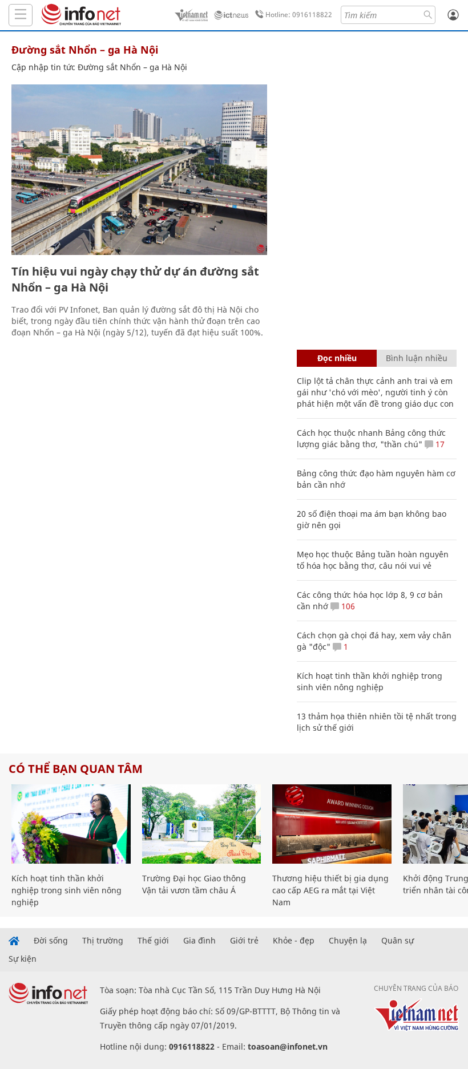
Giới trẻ (244, 941)
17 (439, 444)
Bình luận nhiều (416, 358)
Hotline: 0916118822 (298, 14)
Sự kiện (23, 959)
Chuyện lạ (348, 941)
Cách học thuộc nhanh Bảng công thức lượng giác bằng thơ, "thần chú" (371, 438)
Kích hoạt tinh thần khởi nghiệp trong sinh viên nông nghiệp (369, 681)
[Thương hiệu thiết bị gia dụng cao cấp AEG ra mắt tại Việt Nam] (332, 824)
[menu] (21, 15)
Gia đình (199, 941)
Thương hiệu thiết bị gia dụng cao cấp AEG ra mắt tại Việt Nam (330, 890)
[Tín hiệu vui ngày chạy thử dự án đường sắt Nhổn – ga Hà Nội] (139, 169)
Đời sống (51, 941)
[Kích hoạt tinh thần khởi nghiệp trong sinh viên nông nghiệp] (71, 824)
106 (347, 606)
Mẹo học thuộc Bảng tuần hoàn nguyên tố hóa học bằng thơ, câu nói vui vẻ (373, 560)
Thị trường (102, 941)
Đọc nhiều (337, 358)
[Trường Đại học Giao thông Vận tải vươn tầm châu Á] (201, 824)
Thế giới (153, 941)
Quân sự (397, 941)
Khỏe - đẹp (293, 941)
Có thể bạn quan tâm (76, 768)
